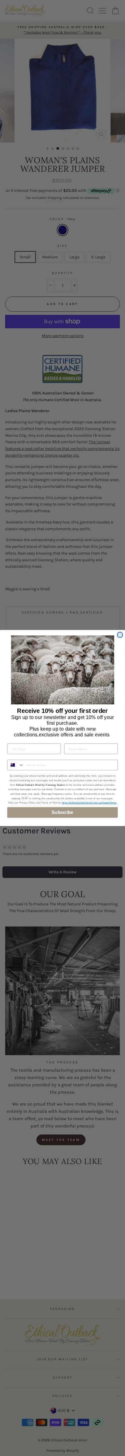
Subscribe (62, 812)
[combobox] (16, 765)
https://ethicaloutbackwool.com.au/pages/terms (89, 802)
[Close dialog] (120, 635)
